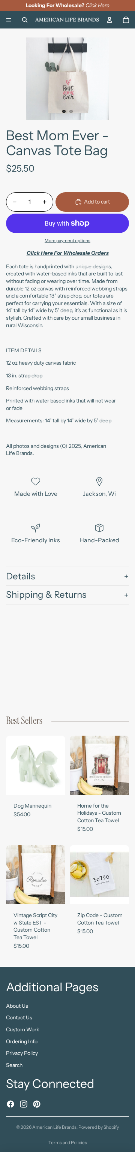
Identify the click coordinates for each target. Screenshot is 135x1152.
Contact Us (19, 1017)
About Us (17, 1005)
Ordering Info (22, 1041)
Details (20, 576)
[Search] (24, 19)
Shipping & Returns (46, 594)
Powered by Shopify (98, 1127)
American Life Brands (54, 1127)
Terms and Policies (67, 1142)
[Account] (109, 19)
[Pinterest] (36, 1103)
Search (14, 1064)
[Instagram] (23, 1103)
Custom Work (22, 1029)
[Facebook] (10, 1103)
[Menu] (8, 19)
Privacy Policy (22, 1053)
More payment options (67, 240)
